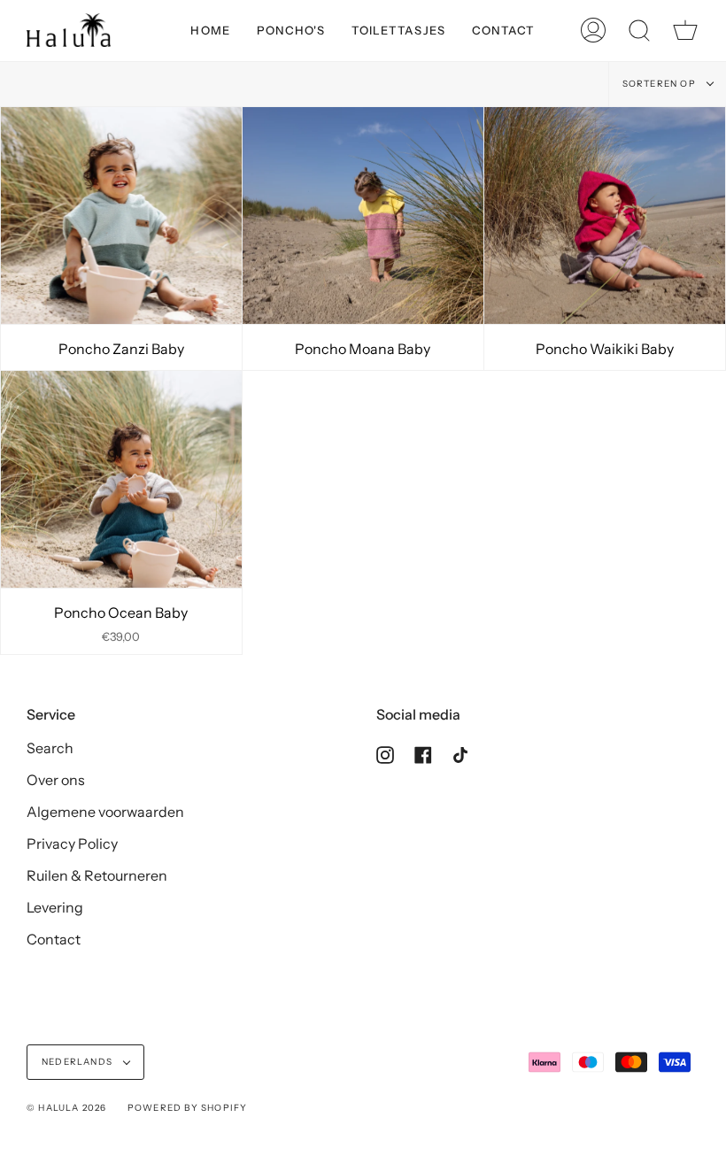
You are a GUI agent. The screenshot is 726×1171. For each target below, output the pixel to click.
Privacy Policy (72, 843)
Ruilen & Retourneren (97, 875)
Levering (55, 907)
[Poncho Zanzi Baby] (121, 215)
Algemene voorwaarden (105, 811)
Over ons (56, 780)
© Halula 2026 (67, 1107)
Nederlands (78, 1061)
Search (50, 748)
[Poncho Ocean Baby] (121, 479)
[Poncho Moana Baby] (363, 215)
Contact (54, 939)
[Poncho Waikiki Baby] (604, 215)
